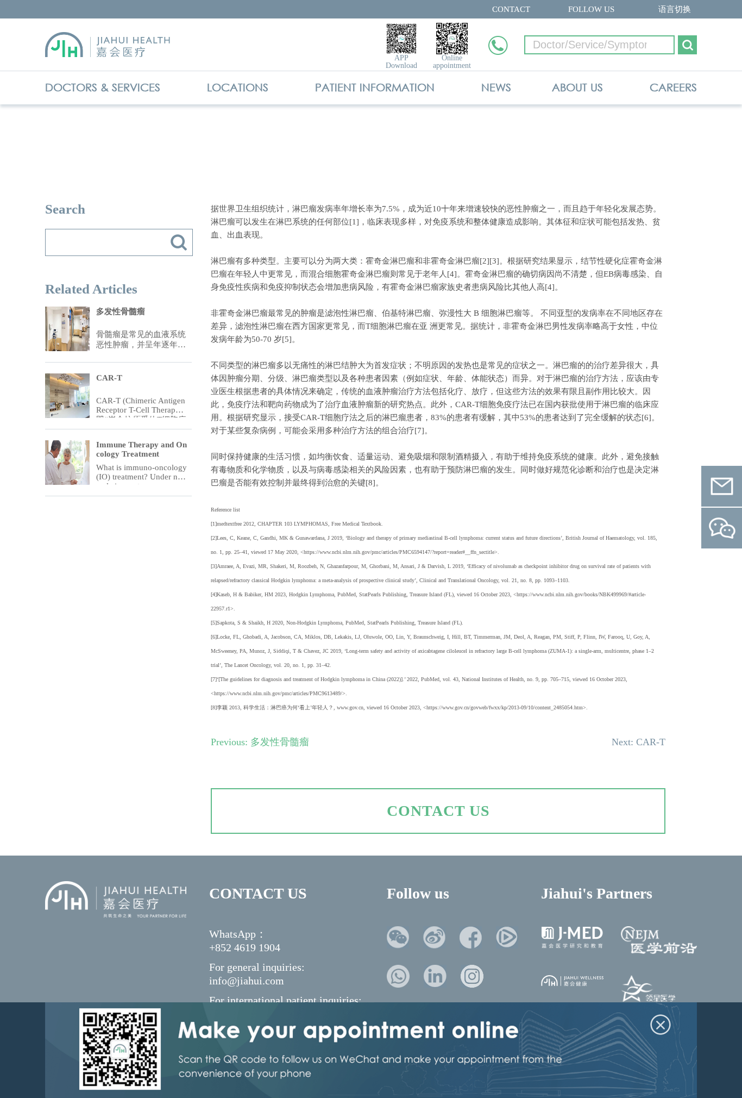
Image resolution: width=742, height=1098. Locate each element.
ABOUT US (577, 87)
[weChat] (398, 937)
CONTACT (511, 9)
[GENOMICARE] (648, 991)
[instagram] (472, 976)
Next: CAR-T (638, 742)
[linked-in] (435, 976)
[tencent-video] (507, 937)
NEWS (496, 87)
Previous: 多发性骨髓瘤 (260, 742)
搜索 (179, 242)
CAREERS (673, 87)
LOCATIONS (237, 87)
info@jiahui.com (246, 981)
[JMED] (572, 937)
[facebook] (471, 937)
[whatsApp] (398, 976)
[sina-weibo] (434, 937)
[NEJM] (659, 940)
